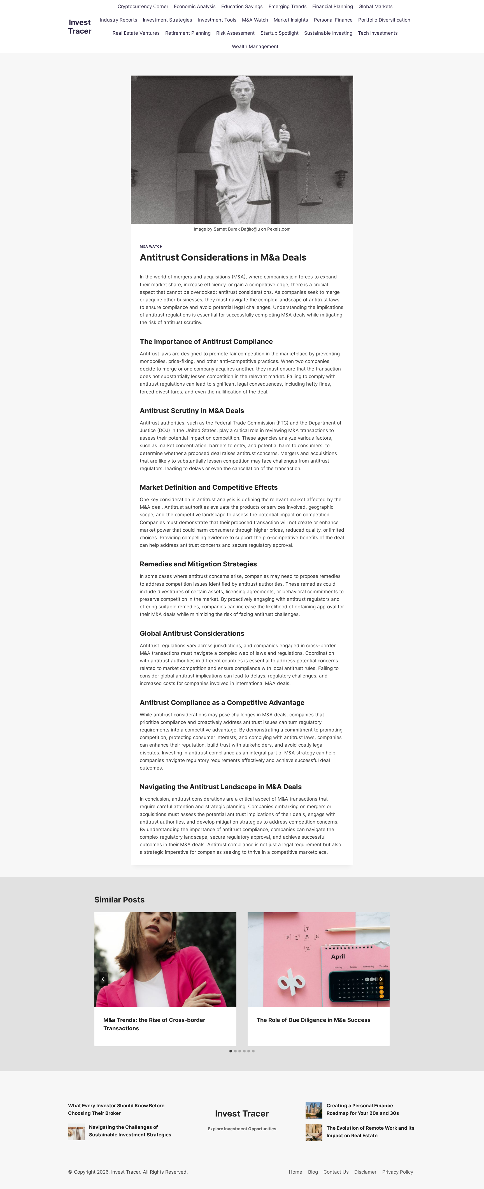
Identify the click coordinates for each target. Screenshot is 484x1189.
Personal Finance (333, 20)
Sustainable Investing (328, 33)
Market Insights (291, 20)
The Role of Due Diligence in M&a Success (314, 1020)
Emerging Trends (288, 6)
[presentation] (165, 959)
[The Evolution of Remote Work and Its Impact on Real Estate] (314, 1132)
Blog (313, 1172)
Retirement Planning (188, 33)
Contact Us (336, 1172)
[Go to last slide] (103, 979)
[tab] (230, 1051)
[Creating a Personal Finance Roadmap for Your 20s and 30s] (314, 1110)
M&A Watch (255, 20)
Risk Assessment (235, 33)
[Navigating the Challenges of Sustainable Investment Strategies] (76, 1132)
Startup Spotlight (279, 33)
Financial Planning (332, 6)
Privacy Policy (397, 1172)
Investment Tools (217, 20)
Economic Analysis (195, 6)
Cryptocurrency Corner (143, 6)
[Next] (380, 979)
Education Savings (242, 6)
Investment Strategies (167, 20)
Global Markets (376, 6)
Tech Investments (378, 33)
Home (295, 1172)
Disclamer (365, 1172)
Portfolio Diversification (384, 20)
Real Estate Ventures (136, 33)
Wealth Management (255, 46)
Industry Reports (118, 20)
